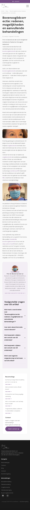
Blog (7, 11)
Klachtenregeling (5, 474)
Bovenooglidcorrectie (7, 493)
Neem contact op (13, 429)
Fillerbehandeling (6, 484)
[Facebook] (3, 495)
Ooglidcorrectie (5, 487)
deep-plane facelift (8, 244)
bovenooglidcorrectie (9, 51)
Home (2, 11)
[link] (15, 133)
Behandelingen (5, 462)
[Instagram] (7, 495)
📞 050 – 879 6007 (15, 1)
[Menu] (27, 6)
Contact (3, 471)
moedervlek (13, 239)
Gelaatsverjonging (6, 490)
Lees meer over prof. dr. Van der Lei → (15, 293)
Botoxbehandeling (6, 481)
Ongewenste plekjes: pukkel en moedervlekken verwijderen (13, 411)
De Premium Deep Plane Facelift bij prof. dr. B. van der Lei (14, 382)
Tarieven (3, 465)
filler (3, 178)
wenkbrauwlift (14, 171)
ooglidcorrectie (12, 145)
